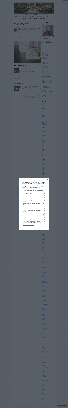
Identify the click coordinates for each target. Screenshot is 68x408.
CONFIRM (28, 225)
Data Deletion (29, 228)
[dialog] (34, 204)
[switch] (44, 195)
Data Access (34, 228)
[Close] (47, 180)
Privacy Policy (38, 228)
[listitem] (34, 193)
